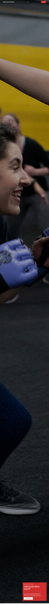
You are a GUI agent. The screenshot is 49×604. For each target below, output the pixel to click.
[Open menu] (27, 2)
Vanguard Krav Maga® (8, 1)
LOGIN (43, 1)
